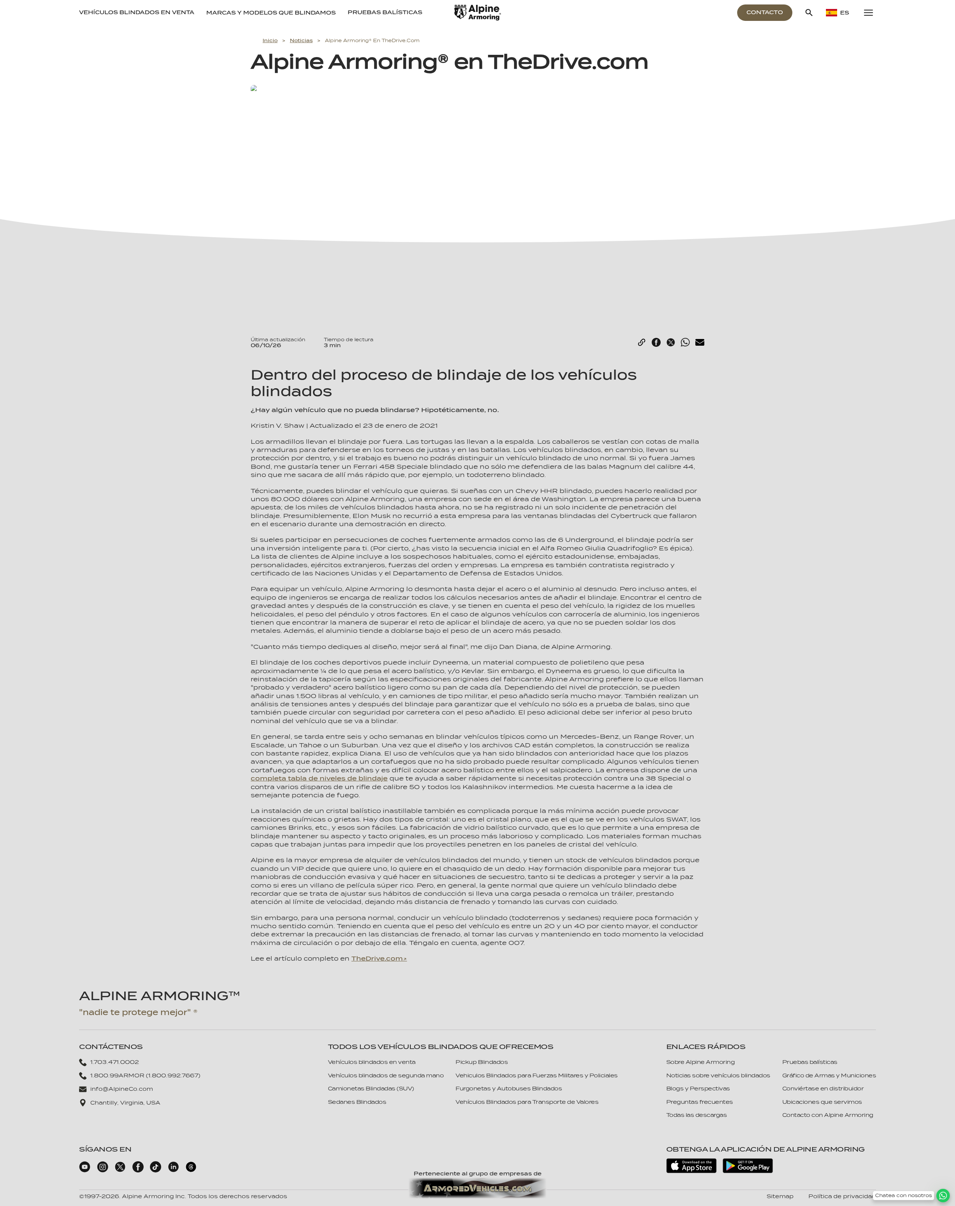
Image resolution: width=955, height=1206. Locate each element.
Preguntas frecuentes (699, 1102)
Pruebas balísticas (385, 12)
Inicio (270, 40)
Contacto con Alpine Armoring (827, 1115)
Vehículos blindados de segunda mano (386, 1075)
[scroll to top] (943, 1184)
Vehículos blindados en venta (136, 12)
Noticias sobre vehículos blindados (718, 1075)
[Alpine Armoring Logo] (477, 13)
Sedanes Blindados (357, 1102)
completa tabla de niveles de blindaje (319, 778)
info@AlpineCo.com (121, 1089)
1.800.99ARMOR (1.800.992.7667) (145, 1075)
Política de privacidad (842, 1196)
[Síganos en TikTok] (155, 1171)
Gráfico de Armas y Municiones (829, 1075)
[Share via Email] (699, 342)
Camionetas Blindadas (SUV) (371, 1089)
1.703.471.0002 (114, 1062)
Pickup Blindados (481, 1062)
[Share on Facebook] (656, 342)
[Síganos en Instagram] (102, 1171)
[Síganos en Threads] (191, 1171)
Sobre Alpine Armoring (700, 1062)
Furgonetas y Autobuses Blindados (508, 1089)
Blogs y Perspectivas (698, 1089)
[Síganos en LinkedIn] (173, 1171)
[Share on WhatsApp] (685, 342)
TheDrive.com (377, 958)
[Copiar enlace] (641, 342)
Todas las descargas (696, 1115)
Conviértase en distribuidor (823, 1089)
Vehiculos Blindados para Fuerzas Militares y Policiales (536, 1075)
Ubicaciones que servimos (822, 1102)
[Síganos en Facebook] (138, 1171)
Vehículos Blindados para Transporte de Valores (526, 1102)
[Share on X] (670, 342)
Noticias (301, 40)
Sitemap (780, 1196)
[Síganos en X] (120, 1171)
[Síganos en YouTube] (84, 1171)
